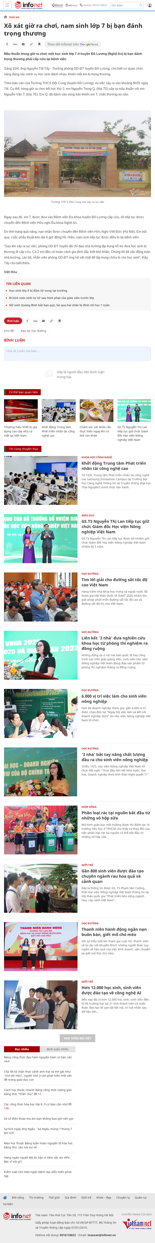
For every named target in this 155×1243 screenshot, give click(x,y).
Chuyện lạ (123, 1197)
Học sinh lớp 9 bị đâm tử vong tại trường (38, 290)
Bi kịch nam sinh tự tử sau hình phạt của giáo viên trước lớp (51, 298)
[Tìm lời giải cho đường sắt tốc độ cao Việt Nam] (41, 597)
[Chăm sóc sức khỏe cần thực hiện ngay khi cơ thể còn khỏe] (96, 410)
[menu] (7, 5)
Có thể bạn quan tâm (23, 392)
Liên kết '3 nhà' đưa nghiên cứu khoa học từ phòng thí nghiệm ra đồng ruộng (115, 643)
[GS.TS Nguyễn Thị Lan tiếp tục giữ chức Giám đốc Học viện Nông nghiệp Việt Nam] (134, 410)
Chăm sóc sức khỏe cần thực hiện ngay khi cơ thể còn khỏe (95, 431)
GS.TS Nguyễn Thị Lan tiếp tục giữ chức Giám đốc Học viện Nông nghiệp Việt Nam (115, 527)
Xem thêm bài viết (77, 1038)
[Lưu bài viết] (39, 44)
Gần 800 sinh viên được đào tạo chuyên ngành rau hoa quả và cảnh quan (113, 876)
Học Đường (90, 573)
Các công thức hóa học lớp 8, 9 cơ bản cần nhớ (36, 1104)
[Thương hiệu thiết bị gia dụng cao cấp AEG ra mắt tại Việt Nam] (21, 410)
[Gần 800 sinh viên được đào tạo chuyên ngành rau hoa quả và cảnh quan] (41, 888)
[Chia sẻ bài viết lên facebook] (7, 44)
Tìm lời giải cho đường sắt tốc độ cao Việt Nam (114, 582)
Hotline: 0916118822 (95, 5)
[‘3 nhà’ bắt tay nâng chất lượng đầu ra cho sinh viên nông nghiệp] (41, 771)
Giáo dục (88, 515)
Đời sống (18, 1197)
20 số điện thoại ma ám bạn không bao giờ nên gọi (38, 1118)
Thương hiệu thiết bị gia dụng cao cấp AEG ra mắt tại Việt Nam (20, 431)
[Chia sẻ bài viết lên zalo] (15, 44)
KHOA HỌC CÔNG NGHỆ (97, 457)
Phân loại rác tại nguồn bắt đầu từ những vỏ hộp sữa (116, 815)
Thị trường (36, 1197)
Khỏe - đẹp (103, 1197)
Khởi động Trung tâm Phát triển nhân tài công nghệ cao (58, 431)
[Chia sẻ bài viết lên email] (23, 44)
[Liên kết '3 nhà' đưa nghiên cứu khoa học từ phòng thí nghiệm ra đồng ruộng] (41, 655)
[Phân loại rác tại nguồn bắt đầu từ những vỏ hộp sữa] (41, 830)
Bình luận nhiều (58, 1049)
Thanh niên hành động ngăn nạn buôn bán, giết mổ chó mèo (114, 931)
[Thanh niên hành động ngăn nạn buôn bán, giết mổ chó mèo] (41, 946)
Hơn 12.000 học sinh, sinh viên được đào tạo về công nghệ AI (111, 990)
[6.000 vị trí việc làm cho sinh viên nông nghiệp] (41, 713)
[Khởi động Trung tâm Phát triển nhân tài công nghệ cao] (58, 410)
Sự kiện (8, 1204)
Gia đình (70, 1197)
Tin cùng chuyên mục (23, 449)
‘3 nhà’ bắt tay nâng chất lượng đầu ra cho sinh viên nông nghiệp (115, 757)
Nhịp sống (89, 807)
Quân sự (140, 1197)
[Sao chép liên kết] (31, 44)
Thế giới (54, 1197)
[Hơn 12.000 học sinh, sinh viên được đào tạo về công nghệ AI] (41, 1004)
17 (39, 1094)
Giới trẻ (14, 17)
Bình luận (13, 321)
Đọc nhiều (22, 1049)
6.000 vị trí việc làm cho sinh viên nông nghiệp (114, 698)
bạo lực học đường (33, 331)
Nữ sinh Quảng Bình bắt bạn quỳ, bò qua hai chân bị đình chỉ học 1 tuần (59, 305)
